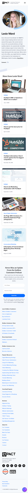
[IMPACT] (5, 3)
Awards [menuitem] (4, 435)
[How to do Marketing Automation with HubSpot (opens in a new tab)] (14, 181)
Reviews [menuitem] (4, 437)
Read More (20, 58)
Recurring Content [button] (7, 337)
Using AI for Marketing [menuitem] (7, 362)
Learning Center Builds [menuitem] (8, 413)
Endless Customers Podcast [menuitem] (9, 339)
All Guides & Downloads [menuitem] (8, 333)
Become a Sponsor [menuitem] (7, 351)
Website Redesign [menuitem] (6, 408)
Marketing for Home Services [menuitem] (9, 383)
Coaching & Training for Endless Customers (15, 3)
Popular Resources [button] (7, 355)
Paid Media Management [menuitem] (8, 421)
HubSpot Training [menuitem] (6, 406)
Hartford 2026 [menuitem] (6, 348)
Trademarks (4, 485)
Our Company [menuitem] (5, 427)
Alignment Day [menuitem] (6, 403)
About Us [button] (4, 425)
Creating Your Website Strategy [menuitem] (10, 370)
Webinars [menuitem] (4, 342)
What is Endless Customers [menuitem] (9, 311)
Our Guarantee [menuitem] (6, 430)
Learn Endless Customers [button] (9, 309)
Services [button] (4, 401)
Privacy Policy (21, 302)
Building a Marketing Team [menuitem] (8, 375)
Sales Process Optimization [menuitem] (9, 360)
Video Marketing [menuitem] (6, 367)
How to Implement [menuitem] (7, 314)
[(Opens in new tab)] (6, 472)
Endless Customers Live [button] (8, 346)
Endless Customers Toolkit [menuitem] (9, 331)
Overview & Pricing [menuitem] (7, 391)
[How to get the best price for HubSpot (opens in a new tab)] (14, 121)
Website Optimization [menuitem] (7, 411)
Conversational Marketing (10, 244)
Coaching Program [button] (7, 389)
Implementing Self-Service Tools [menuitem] (10, 372)
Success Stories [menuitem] (6, 397)
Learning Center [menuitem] (6, 319)
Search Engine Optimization (10, 213)
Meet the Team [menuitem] (6, 432)
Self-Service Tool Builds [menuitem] (8, 418)
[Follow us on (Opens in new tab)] (4, 465)
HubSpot (6, 95)
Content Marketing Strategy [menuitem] (9, 365)
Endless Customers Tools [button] (9, 323)
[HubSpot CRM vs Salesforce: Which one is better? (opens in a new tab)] (14, 92)
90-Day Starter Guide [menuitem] (7, 325)
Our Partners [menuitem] (5, 440)
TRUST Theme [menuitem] (6, 416)
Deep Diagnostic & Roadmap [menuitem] (9, 394)
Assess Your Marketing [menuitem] (8, 385)
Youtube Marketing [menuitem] (7, 378)
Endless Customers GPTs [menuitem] (8, 328)
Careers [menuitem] (4, 442)
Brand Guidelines (5, 483)
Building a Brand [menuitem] (6, 380)
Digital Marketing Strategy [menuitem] (8, 357)
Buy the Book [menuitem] (5, 316)
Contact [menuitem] (4, 445)
